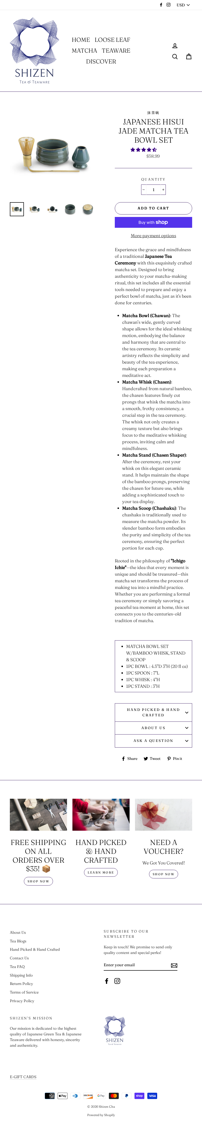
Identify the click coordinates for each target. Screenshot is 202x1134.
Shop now (38, 881)
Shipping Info (21, 975)
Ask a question (153, 740)
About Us (153, 728)
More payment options (153, 235)
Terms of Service (24, 992)
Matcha (84, 50)
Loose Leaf (112, 39)
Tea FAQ (17, 966)
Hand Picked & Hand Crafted (153, 712)
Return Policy (21, 983)
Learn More (101, 872)
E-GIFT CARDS (23, 1076)
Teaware (116, 50)
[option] (54, 154)
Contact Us (19, 958)
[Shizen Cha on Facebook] (107, 981)
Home (81, 39)
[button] (144, 150)
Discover (101, 61)
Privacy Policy (22, 1000)
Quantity (153, 179)
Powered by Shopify (101, 1115)
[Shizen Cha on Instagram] (117, 981)
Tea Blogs (18, 941)
